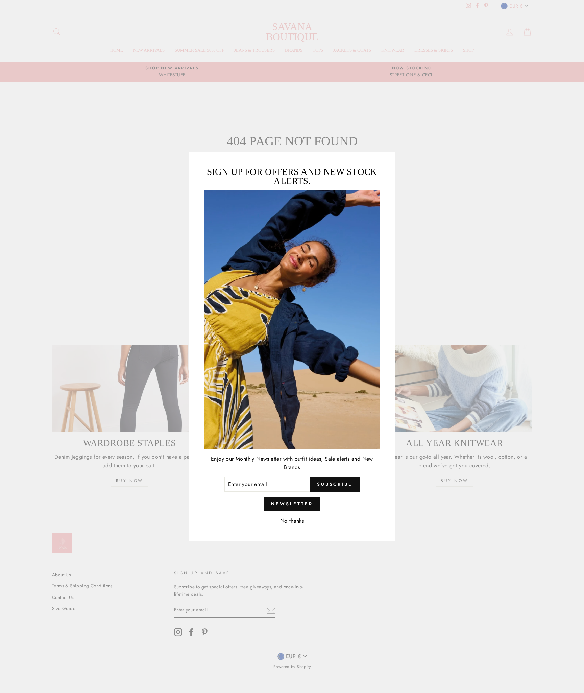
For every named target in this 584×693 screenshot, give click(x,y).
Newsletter (292, 504)
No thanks (292, 521)
